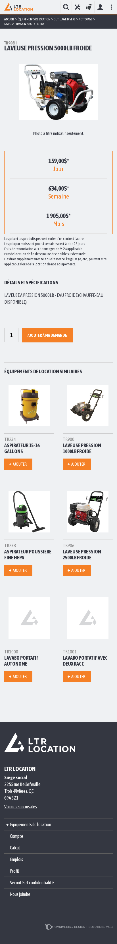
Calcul (15, 847)
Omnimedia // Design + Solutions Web (84, 926)
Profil (14, 870)
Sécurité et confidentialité (32, 882)
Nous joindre (20, 894)
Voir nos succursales (20, 806)
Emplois (16, 859)
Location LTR (18, 7)
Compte (100, 7)
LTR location (19, 768)
